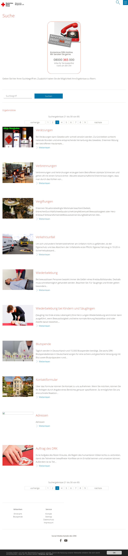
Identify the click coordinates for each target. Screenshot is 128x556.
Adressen (42, 415)
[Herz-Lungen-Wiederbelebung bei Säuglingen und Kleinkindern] (17, 315)
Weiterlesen (44, 147)
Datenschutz (48, 519)
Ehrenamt (18, 514)
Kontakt (48, 514)
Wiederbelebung (47, 273)
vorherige (35, 122)
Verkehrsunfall (45, 237)
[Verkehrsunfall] (17, 244)
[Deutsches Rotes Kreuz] (7, 5)
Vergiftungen (44, 201)
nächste (98, 122)
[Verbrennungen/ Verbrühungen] (17, 172)
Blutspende (43, 344)
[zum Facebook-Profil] (60, 540)
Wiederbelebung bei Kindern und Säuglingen (65, 308)
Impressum (48, 522)
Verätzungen (44, 130)
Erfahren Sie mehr (46, 554)
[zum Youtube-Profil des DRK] (65, 540)
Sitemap (48, 516)
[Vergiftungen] (17, 208)
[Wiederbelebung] (17, 279)
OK (114, 552)
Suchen (48, 96)
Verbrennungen (46, 166)
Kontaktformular (47, 380)
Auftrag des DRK (46, 448)
